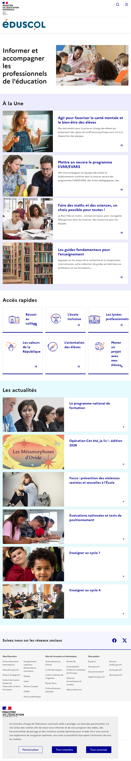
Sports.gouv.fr (115, 675)
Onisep (27, 676)
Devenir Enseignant (11, 675)
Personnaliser (31, 750)
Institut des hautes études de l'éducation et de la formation (11, 685)
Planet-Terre (51, 683)
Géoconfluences (74, 689)
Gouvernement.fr (96, 671)
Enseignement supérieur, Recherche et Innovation (30, 666)
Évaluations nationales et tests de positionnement (95, 517)
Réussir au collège (31, 319)
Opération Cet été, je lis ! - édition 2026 (95, 443)
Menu (126, 4)
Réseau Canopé (31, 686)
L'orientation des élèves (74, 344)
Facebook (114, 640)
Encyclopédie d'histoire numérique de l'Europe (75, 669)
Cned (26, 681)
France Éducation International (11, 663)
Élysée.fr (92, 661)
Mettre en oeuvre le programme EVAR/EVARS (85, 164)
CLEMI (27, 691)
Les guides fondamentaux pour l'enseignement (84, 252)
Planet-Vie (71, 661)
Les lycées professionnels (117, 316)
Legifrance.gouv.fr (96, 676)
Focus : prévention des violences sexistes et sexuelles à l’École (94, 480)
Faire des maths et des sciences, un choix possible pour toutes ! (87, 207)
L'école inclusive (74, 316)
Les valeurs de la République (32, 347)
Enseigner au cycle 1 (84, 552)
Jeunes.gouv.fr (115, 669)
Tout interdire (64, 750)
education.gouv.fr (11, 669)
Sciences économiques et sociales (73, 681)
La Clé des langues (53, 669)
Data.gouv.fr (94, 666)
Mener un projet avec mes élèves (116, 353)
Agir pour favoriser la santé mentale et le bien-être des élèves (90, 120)
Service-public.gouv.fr (115, 663)
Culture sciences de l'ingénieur (54, 677)
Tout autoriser (98, 750)
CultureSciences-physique (53, 690)
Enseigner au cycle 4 (84, 590)
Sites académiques (32, 696)
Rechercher (117, 4)
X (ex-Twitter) (124, 640)
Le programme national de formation (89, 405)
